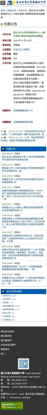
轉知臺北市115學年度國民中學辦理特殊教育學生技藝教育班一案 (23, 169)
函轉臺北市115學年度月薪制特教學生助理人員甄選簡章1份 (23, 181)
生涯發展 (9, 320)
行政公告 (9, 296)
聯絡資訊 (5, 349)
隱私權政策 (6, 336)
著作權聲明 (6, 340)
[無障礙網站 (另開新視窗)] (23, 406)
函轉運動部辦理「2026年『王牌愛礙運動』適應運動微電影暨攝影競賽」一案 (23, 268)
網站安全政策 (7, 331)
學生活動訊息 (11, 306)
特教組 (26, 49)
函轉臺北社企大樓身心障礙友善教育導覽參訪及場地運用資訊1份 (22, 209)
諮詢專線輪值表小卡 (23, 110)
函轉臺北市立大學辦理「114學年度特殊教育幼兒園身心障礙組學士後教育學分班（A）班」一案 (23, 281)
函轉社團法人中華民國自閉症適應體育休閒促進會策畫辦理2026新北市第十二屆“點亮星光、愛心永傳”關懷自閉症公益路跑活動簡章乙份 (23, 223)
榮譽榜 (8, 303)
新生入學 (8, 313)
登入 (3, 354)
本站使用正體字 (8, 345)
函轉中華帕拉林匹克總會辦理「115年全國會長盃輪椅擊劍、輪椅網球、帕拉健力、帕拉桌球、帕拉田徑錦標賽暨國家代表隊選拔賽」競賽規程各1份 (23, 254)
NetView (26, 397)
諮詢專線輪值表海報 (23, 122)
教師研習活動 (11, 309)
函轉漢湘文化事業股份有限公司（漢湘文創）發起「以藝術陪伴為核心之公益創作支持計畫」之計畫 (23, 238)
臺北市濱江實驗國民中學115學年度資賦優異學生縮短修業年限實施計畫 (23, 158)
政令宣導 (9, 299)
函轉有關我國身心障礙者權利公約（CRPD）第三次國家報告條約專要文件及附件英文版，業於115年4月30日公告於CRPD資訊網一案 (23, 194)
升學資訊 (9, 316)
